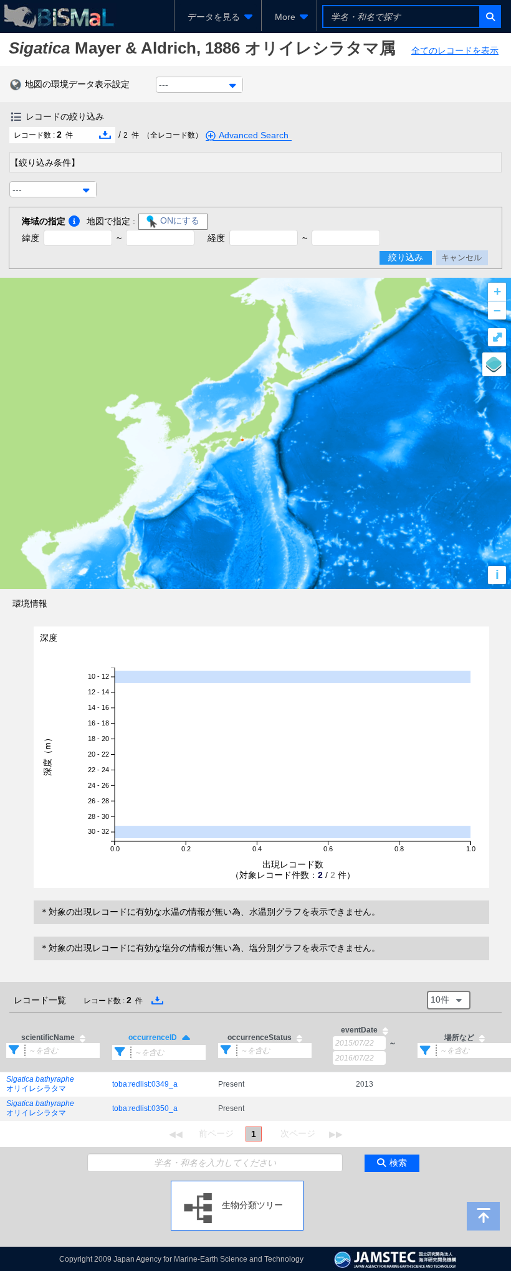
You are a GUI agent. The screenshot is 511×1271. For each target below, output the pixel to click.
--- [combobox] (163, 85)
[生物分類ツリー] (237, 1186)
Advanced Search (254, 135)
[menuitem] (218, 16)
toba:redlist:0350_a (145, 1108)
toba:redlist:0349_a (145, 1084)
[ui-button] (489, 16)
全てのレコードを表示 (455, 50)
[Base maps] (494, 364)
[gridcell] (53, 1084)
